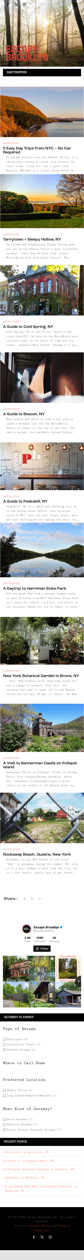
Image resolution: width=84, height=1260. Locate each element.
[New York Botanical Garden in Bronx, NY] (42, 637)
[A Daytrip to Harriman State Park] (42, 550)
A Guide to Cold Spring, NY (28, 327)
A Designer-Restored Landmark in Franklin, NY (39, 1169)
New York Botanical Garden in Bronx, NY (41, 676)
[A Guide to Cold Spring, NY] (42, 288)
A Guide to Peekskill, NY (25, 502)
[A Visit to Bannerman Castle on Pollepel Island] (42, 724)
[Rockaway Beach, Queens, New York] (42, 816)
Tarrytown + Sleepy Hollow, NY (32, 240)
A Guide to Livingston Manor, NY (29, 1160)
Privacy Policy (40, 1225)
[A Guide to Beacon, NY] (42, 375)
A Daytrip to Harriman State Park (34, 589)
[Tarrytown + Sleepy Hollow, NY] (42, 200)
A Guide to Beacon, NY (24, 414)
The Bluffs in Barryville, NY (27, 1152)
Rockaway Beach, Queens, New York (37, 855)
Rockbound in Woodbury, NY (24, 1177)
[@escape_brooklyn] (26, 929)
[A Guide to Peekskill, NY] (42, 462)
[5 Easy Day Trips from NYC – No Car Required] (42, 109)
